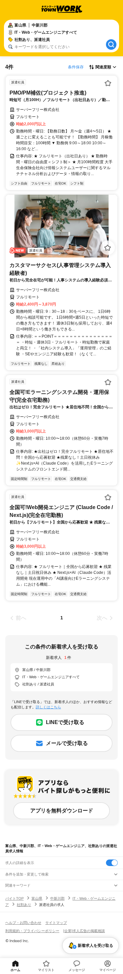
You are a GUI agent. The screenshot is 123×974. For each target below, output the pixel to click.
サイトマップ (56, 923)
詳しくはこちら (48, 707)
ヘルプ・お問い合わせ (23, 923)
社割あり (24, 905)
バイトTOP (14, 898)
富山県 (36, 898)
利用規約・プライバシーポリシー (32, 931)
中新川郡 (57, 898)
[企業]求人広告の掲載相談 (84, 931)
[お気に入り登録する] (108, 83)
